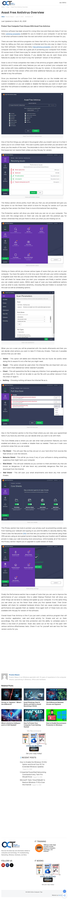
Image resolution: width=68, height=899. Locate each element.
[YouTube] (3, 865)
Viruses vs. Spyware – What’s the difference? (11, 703)
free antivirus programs (42, 47)
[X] (11, 865)
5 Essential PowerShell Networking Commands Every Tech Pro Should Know (33, 774)
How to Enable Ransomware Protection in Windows (56, 724)
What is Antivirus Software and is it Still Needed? (10, 724)
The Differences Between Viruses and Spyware (55, 703)
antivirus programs (13, 34)
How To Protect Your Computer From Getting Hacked (32, 725)
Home (3, 7)
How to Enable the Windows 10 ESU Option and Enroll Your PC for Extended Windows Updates (33, 764)
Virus (7, 7)
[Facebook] (7, 865)
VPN (24, 533)
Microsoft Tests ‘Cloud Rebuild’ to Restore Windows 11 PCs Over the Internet (32, 782)
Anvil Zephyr (61, 895)
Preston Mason (10, 16)
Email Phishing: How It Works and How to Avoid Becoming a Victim (32, 704)
